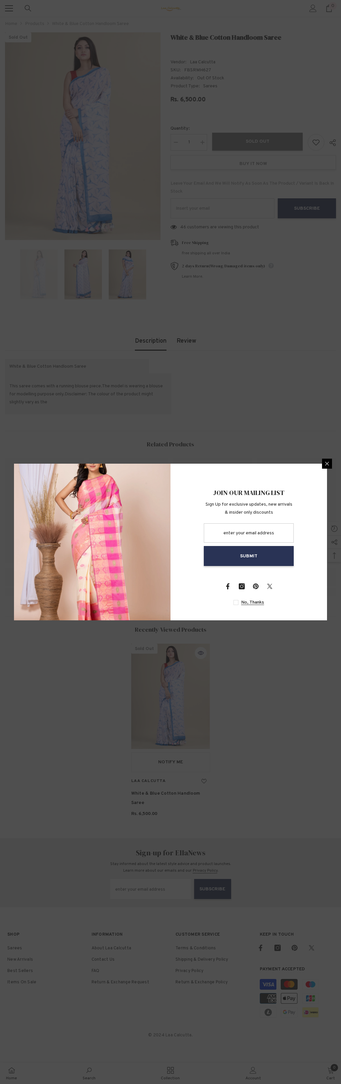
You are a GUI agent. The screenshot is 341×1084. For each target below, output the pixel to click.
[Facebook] (228, 586)
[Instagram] (242, 586)
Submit (248, 556)
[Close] (327, 464)
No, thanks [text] (252, 602)
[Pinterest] (256, 586)
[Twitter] (270, 586)
